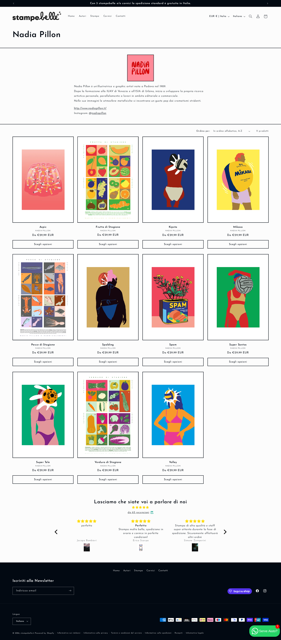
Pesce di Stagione (43, 344)
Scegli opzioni (43, 244)
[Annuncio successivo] (267, 3)
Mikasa (238, 227)
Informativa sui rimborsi (68, 633)
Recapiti (179, 633)
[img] (140, 507)
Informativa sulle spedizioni (158, 633)
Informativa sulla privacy (96, 633)
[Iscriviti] (70, 591)
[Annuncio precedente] (13, 3)
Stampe (138, 570)
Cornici (151, 570)
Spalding (108, 344)
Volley (173, 462)
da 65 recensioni (138, 512)
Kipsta (173, 227)
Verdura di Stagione (108, 462)
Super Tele (43, 462)
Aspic (43, 227)
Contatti (163, 570)
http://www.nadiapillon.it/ (90, 108)
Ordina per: (203, 131)
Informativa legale (195, 633)
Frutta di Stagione (108, 227)
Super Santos (238, 344)
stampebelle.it (27, 633)
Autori (127, 570)
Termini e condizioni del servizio (126, 633)
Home (116, 570)
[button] (250, 16)
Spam (173, 344)
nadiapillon (99, 113)
